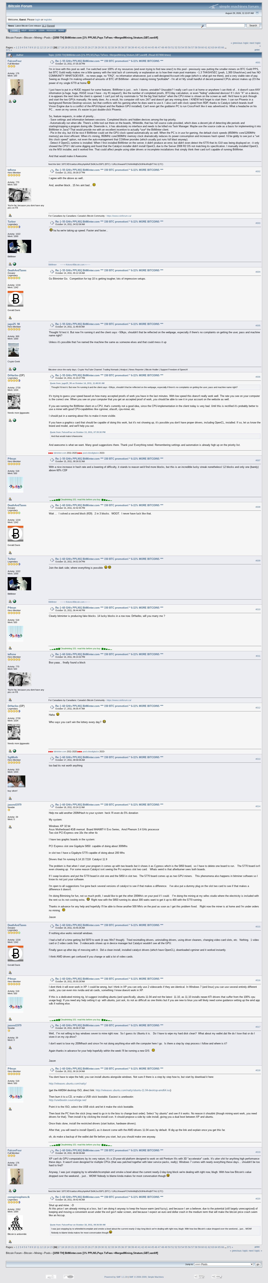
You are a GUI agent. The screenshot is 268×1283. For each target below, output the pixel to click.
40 (136, 47)
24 (82, 47)
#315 (258, 926)
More (61, 30)
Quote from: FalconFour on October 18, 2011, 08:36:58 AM (77, 1225)
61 (206, 47)
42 (142, 47)
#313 (258, 759)
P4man (12, 458)
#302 (258, 171)
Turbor (12, 221)
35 (119, 47)
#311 (258, 656)
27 (92, 47)
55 (186, 47)
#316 (258, 980)
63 (212, 47)
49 (166, 47)
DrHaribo (13, 375)
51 (172, 47)
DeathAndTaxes (17, 270)
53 (179, 47)
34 (116, 47)
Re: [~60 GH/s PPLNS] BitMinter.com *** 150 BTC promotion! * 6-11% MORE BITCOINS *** (109, 505)
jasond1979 (14, 804)
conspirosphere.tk (19, 1197)
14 (48, 47)
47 (159, 47)
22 (76, 47)
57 (192, 47)
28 (96, 47)
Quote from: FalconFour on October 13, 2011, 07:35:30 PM (77, 432)
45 (152, 47)
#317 (258, 1027)
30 (102, 47)
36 (122, 47)
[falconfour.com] (14, 101)
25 (86, 47)
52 (176, 47)
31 (106, 47)
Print (257, 50)
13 (44, 47)
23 (79, 47)
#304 (258, 272)
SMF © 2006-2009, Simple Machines (146, 1277)
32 (109, 47)
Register (51, 30)
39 (132, 47)
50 (169, 47)
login (37, 19)
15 (51, 47)
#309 (258, 560)
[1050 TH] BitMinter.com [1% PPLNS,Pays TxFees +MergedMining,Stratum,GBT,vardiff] (105, 37)
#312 (258, 707)
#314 (258, 806)
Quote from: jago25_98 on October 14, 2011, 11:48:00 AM (77, 383)
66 (222, 47)
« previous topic (240, 42)
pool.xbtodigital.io (91, 453)
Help (24, 30)
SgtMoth (13, 757)
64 (216, 47)
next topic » (255, 1250)
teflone (12, 169)
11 (38, 47)
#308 (258, 507)
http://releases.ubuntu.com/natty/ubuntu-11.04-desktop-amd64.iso (133, 1090)
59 (199, 47)
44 (149, 47)
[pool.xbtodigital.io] (14, 420)
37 (126, 47)
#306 (258, 377)
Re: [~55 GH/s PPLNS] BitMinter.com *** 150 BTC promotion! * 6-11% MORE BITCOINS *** (109, 61)
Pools (47, 37)
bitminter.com (60, 453)
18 (62, 47)
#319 (258, 1152)
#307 (258, 460)
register (48, 19)
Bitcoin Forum (14, 37)
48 (162, 47)
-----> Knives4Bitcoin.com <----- (75, 264)
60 (202, 47)
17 (59, 47)
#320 (258, 1198)
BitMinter (52, 264)
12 (41, 47)
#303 (258, 223)
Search (32, 30)
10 (35, 47)
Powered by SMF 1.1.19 (115, 1277)
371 (8, 50)
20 (69, 47)
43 (146, 47)
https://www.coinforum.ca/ (119, 216)
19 (66, 47)
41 (139, 47)
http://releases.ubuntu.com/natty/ (68, 1083)
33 (112, 47)
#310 (258, 609)
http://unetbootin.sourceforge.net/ (68, 1100)
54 (182, 47)
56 (189, 47)
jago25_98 (14, 324)
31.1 (44, 26)
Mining (38, 37)
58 (196, 47)
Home (15, 30)
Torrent (50, 26)
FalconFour (15, 61)
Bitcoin (28, 37)
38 (129, 47)
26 (89, 47)
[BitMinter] (14, 264)
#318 (258, 1070)
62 (209, 47)
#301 (258, 62)
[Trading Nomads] (14, 369)
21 (72, 47)
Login (41, 30)
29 (99, 47)
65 (219, 47)
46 (156, 47)
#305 (258, 326)
